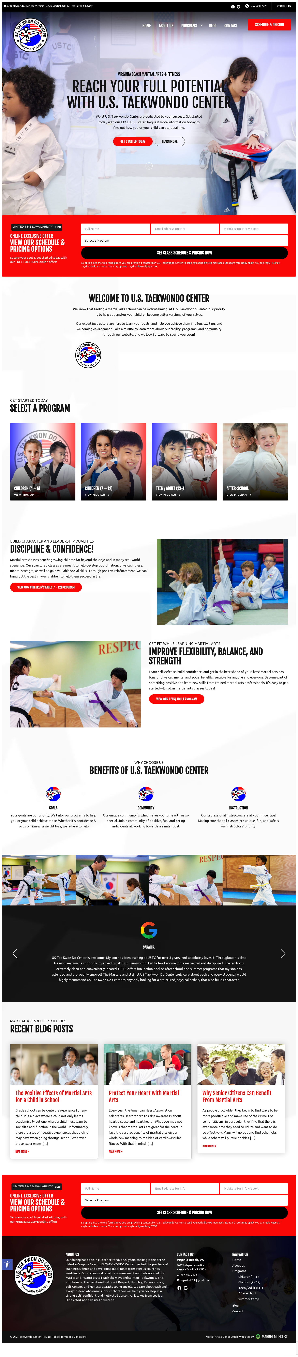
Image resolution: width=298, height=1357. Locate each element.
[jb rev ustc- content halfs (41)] (40, 880)
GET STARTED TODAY (132, 141)
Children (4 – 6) (248, 1276)
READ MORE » (22, 1151)
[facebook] (233, 7)
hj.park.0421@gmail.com (195, 1280)
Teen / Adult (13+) (250, 1288)
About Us (166, 25)
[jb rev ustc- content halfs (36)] (113, 880)
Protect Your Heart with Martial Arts (144, 1097)
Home (147, 25)
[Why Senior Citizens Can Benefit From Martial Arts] (241, 1064)
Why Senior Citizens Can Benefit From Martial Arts (237, 1097)
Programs (189, 25)
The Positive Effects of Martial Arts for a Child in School (53, 1097)
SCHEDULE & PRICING (269, 24)
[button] (7, 1264)
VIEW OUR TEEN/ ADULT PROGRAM (176, 699)
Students (284, 5)
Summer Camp (248, 1299)
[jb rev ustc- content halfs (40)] (187, 880)
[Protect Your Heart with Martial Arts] (147, 1064)
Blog (212, 25)
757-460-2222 (259, 5)
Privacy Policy (51, 1336)
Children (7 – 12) (249, 1282)
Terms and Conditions (74, 1336)
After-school (247, 1293)
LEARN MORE (170, 141)
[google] (238, 7)
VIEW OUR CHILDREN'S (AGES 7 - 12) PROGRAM (46, 587)
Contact (231, 25)
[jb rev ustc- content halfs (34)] (260, 880)
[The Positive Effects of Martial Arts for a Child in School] (54, 1064)
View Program (24, 495)
